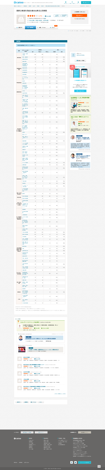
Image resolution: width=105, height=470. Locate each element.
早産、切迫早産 (25, 258)
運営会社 (15, 462)
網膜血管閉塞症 (25, 59)
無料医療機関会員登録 (64, 15)
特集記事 (30, 446)
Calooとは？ (31, 440)
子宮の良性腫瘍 (25, 232)
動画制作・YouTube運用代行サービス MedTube (82, 456)
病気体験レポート (32, 444)
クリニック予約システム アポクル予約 (80, 446)
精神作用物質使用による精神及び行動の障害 (25, 292)
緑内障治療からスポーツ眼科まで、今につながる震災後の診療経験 (41, 338)
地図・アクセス (33, 402)
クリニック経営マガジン (77, 450)
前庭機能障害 (24, 72)
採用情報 (20, 462)
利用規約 (60, 443)
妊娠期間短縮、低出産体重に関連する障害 (25, 273)
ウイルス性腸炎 (25, 162)
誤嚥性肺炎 (24, 83)
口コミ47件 (38, 358)
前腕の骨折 (24, 280)
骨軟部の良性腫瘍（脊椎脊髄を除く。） (25, 168)
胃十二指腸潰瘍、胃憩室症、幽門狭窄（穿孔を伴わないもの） (25, 128)
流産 (23, 248)
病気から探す (46, 440)
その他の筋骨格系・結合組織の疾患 (25, 189)
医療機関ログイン (84, 432)
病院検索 (30, 441)
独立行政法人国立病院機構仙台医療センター (34, 364)
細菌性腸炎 (24, 164)
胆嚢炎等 (24, 149)
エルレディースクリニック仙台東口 (30, 322)
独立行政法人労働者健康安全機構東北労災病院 (35, 386)
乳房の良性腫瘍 (25, 198)
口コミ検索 (31, 443)
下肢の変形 (24, 181)
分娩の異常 (24, 270)
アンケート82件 (46, 328)
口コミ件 (48, 16)
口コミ (41, 402)
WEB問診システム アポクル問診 (79, 447)
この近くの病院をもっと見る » (60, 393)
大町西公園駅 (45, 20)
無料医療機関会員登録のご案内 (79, 440)
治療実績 (26, 402)
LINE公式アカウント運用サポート (79, 454)
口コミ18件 (38, 380)
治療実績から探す (47, 443)
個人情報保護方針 (61, 444)
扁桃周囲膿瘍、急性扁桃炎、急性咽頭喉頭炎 (25, 64)
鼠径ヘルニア (24, 134)
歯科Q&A (30, 447)
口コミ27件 (38, 388)
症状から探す (46, 441)
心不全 (23, 90)
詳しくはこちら (80, 91)
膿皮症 (23, 193)
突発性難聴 (24, 74)
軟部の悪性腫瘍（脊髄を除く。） (25, 172)
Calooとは (65, 3)
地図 (45, 18)
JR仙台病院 (26, 379)
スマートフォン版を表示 (84, 462)
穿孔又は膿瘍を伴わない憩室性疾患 (25, 117)
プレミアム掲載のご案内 (77, 441)
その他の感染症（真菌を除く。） (25, 296)
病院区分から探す (47, 447)
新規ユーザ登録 (72, 3)
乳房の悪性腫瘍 (25, 196)
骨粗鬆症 (24, 183)
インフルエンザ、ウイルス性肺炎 (25, 77)
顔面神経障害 (24, 70)
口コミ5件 (38, 328)
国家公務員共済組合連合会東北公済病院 (31, 11)
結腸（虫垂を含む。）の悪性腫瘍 (25, 96)
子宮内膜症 (24, 236)
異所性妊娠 (24, 246)
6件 (81, 104)
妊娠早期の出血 (25, 250)
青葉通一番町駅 (39, 20)
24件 (81, 123)
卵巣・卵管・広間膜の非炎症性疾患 (25, 243)
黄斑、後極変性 (25, 57)
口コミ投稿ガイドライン (63, 440)
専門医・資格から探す (48, 444)
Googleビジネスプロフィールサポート (80, 453)
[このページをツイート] (75, 462)
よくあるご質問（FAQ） (63, 441)
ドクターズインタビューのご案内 (79, 444)
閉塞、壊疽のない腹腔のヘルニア (25, 137)
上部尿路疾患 (24, 214)
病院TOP (18, 402)
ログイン (78, 3)
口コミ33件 (38, 366)
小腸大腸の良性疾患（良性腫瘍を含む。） (25, 112)
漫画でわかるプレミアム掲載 (78, 443)
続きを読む (80, 147)
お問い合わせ (26, 462)
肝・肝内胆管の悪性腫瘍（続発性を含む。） (25, 105)
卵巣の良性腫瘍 (25, 234)
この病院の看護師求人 (57, 15)
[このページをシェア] (71, 462)
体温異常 (24, 288)
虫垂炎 (23, 132)
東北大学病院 (27, 357)
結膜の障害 (24, 61)
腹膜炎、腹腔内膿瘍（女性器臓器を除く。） (25, 159)
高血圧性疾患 (24, 93)
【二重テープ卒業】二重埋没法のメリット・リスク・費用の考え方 (44, 349)
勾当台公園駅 (32, 20)
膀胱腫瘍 (24, 209)
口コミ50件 (38, 373)
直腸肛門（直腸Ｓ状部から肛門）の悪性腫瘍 (25, 100)
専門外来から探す (47, 446)
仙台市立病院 (27, 372)
